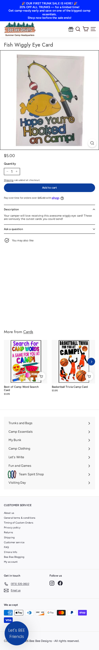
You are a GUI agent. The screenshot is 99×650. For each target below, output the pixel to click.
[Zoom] (92, 143)
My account (10, 561)
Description (11, 209)
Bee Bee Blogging (14, 556)
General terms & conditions (19, 517)
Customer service (14, 542)
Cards (28, 331)
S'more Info (10, 552)
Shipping (8, 180)
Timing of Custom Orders (18, 522)
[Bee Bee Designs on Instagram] (52, 583)
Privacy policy (12, 527)
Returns (8, 532)
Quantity (10, 163)
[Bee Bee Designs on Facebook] (60, 583)
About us (9, 512)
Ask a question (13, 229)
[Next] (91, 362)
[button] (17, 633)
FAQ (6, 547)
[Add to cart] (41, 376)
